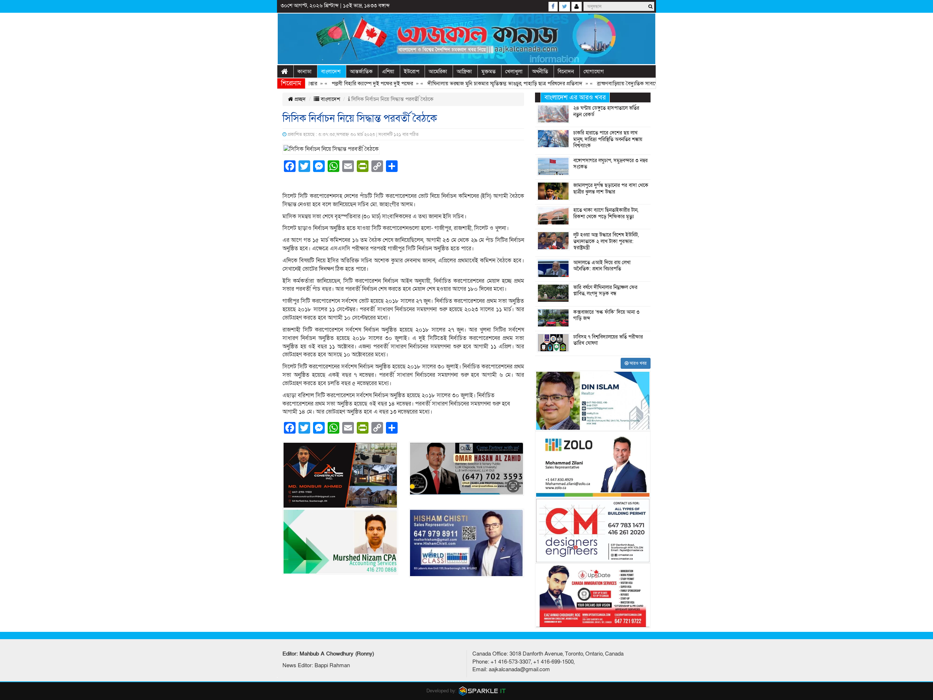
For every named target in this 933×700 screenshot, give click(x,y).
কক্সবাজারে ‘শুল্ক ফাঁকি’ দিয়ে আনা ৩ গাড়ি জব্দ (606, 315)
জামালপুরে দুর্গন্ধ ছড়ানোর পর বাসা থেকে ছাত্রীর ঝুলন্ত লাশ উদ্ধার (610, 188)
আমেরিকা (438, 71)
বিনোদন (566, 71)
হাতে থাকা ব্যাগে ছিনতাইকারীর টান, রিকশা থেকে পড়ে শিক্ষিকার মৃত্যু (605, 213)
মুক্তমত (488, 71)
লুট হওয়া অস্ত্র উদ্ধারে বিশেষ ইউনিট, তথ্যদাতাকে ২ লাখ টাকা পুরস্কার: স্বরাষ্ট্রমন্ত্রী (606, 241)
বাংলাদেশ (330, 71)
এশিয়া (388, 71)
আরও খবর (637, 363)
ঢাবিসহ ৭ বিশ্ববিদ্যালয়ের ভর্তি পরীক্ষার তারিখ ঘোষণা (608, 340)
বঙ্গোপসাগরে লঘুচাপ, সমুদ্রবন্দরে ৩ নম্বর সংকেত (610, 164)
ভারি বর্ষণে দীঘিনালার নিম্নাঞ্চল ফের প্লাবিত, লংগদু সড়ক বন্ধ (605, 290)
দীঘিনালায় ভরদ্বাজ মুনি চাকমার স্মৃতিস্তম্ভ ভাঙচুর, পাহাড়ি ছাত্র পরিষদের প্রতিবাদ (485, 83)
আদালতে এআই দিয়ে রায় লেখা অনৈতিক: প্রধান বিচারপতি (602, 266)
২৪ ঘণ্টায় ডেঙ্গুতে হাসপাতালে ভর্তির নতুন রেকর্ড (606, 111)
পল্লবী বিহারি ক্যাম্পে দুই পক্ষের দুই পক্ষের (353, 83)
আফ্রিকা (464, 71)
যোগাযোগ (593, 71)
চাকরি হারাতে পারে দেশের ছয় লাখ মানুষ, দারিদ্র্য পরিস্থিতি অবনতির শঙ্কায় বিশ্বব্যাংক (607, 139)
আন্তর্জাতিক (361, 71)
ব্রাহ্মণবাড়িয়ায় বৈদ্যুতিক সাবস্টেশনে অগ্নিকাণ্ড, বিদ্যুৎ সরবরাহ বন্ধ (641, 83)
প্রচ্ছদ (299, 99)
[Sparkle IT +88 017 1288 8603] (482, 690)
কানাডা (304, 71)
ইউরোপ (411, 71)
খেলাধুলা (514, 71)
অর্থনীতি (540, 71)
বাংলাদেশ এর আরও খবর (575, 97)
